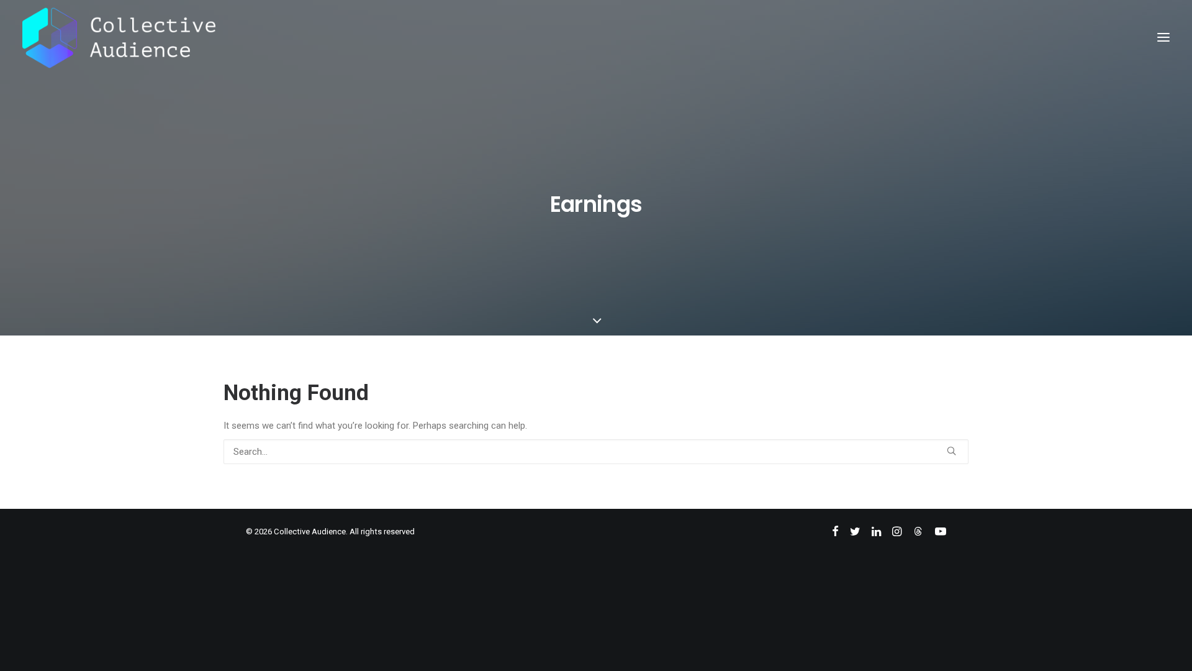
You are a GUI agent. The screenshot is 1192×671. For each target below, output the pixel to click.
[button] (1163, 37)
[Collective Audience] (118, 37)
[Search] (596, 451)
